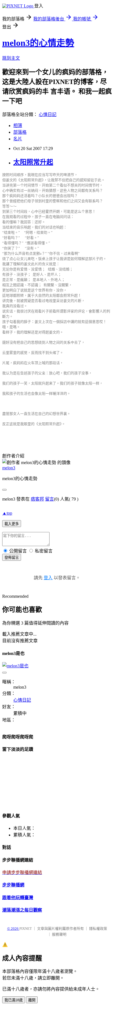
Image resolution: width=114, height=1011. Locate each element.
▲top (7, 513)
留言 (49, 499)
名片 (17, 138)
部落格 (20, 132)
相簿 (17, 125)
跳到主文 (11, 58)
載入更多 (11, 524)
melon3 (8, 467)
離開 (31, 1000)
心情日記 (47, 114)
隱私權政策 (98, 928)
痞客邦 (37, 499)
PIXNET (25, 928)
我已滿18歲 (13, 1000)
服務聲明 (59, 934)
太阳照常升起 (33, 162)
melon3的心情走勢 (38, 43)
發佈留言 (11, 557)
